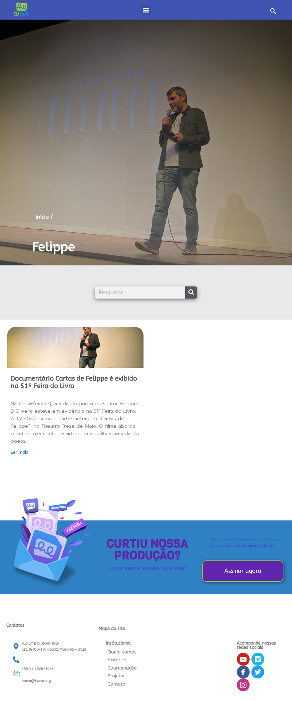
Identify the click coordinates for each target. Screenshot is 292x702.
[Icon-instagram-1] (243, 684)
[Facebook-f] (243, 672)
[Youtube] (243, 659)
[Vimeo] (257, 659)
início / (44, 217)
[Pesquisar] (191, 292)
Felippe (53, 246)
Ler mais (19, 452)
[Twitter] (257, 672)
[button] (146, 10)
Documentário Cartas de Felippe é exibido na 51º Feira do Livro (74, 382)
